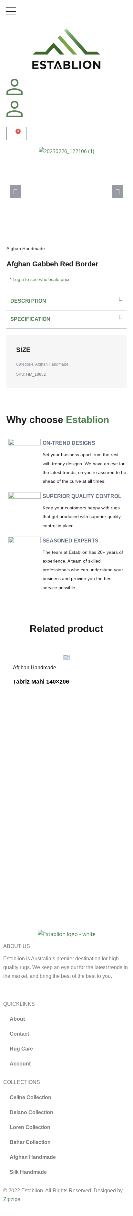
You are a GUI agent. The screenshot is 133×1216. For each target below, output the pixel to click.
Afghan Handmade (25, 248)
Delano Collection (31, 1112)
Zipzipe (11, 1199)
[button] (15, 191)
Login (18, 279)
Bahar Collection (30, 1142)
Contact (19, 1034)
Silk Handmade (28, 1172)
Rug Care (21, 1049)
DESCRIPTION (28, 301)
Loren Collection (30, 1127)
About (17, 1019)
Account (20, 1063)
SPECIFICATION (30, 319)
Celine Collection (30, 1097)
